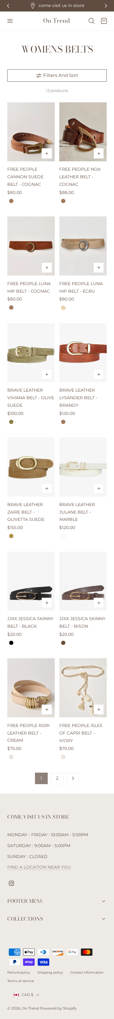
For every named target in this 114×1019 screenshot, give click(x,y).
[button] (9, 20)
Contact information (86, 972)
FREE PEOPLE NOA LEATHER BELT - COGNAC (80, 176)
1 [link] (41, 778)
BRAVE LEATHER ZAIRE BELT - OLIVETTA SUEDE (25, 512)
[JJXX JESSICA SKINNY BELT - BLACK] (31, 581)
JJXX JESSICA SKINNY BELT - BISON (82, 622)
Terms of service (20, 981)
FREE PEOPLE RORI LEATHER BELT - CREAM (28, 733)
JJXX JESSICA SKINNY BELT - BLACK (30, 622)
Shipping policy (50, 972)
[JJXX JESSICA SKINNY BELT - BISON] (83, 581)
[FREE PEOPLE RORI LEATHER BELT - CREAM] (31, 687)
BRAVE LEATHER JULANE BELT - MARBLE (77, 512)
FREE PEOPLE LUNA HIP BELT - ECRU (81, 287)
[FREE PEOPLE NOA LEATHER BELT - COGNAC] (83, 131)
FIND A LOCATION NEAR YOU (39, 867)
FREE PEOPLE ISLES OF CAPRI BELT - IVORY (80, 733)
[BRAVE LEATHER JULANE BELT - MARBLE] (83, 466)
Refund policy (18, 972)
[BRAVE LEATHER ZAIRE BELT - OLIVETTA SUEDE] (31, 466)
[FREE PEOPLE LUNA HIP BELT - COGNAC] (31, 245)
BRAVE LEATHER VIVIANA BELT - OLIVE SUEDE (30, 397)
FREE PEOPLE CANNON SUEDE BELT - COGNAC (25, 176)
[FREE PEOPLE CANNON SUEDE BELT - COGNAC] (31, 131)
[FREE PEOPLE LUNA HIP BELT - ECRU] (83, 245)
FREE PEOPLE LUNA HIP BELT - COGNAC (29, 287)
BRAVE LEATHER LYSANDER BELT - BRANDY (78, 397)
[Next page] (72, 778)
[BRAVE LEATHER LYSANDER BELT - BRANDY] (83, 352)
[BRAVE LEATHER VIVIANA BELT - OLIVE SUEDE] (31, 352)
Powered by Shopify (58, 1008)
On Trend (31, 1008)
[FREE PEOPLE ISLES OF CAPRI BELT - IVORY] (83, 687)
